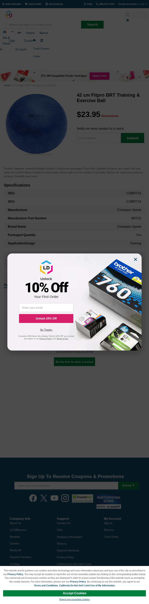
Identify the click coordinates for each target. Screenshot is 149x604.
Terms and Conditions (46, 585)
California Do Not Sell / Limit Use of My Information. (87, 585)
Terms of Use (62, 339)
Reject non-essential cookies (74, 599)
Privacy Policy (15, 574)
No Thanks (46, 329)
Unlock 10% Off (46, 318)
